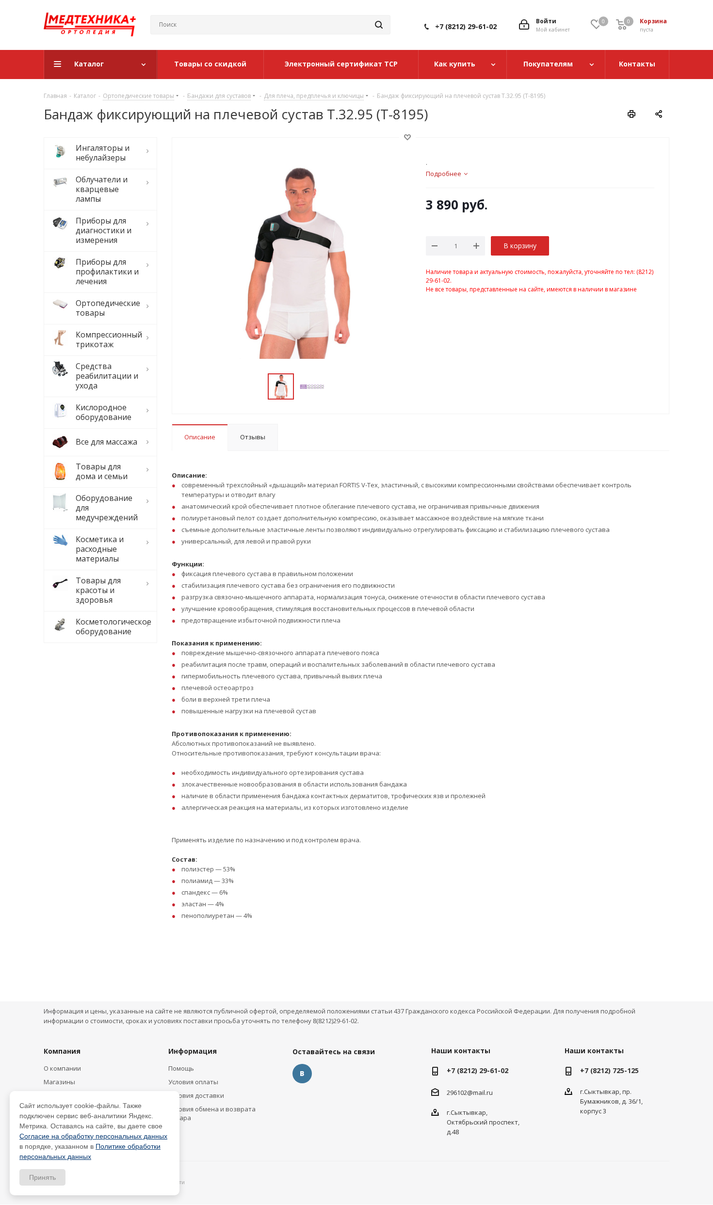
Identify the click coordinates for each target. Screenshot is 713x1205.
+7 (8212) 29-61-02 (466, 26)
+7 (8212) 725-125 (609, 1070)
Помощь (181, 1068)
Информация (192, 1051)
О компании (62, 1068)
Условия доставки (196, 1095)
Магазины (59, 1081)
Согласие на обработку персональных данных (93, 1136)
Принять (42, 1177)
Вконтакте (302, 1073)
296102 (457, 1092)
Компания (62, 1051)
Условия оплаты (193, 1081)
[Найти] (378, 24)
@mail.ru (480, 1092)
